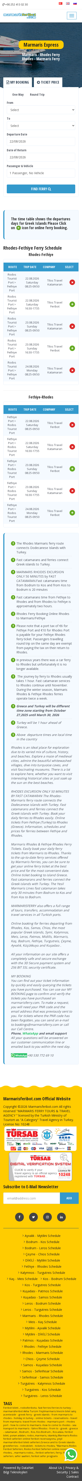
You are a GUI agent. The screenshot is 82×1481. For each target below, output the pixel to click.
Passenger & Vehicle (20, 166)
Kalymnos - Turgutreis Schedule (42, 1273)
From (10, 103)
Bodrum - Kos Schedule (42, 1242)
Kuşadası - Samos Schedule (42, 1297)
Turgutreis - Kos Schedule (42, 1390)
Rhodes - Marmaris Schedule (42, 1353)
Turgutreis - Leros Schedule (42, 1396)
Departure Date (17, 134)
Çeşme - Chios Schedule (43, 1254)
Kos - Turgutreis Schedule (42, 1285)
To (8, 118)
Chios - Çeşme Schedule (43, 1359)
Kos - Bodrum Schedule (59, 1279)
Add (69, 1198)
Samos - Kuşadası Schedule (42, 1365)
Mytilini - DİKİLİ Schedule (42, 1334)
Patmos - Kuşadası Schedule (43, 1340)
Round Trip (36, 94)
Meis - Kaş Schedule (42, 1322)
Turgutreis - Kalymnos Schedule (42, 1383)
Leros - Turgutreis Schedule (42, 1309)
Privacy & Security (68, 1470)
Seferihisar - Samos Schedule (42, 1377)
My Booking (19, 82)
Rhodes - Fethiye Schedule (42, 1346)
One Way (18, 94)
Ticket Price (49, 82)
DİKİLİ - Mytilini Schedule (42, 1260)
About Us (55, 1468)
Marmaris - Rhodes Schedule (42, 1316)
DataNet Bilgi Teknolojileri (18, 1470)
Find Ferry (39, 188)
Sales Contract (72, 1474)
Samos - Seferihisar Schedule (42, 1371)
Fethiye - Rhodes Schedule (42, 1266)
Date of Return (16, 150)
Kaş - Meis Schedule (23, 1279)
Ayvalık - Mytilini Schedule (43, 1236)
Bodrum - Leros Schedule (43, 1248)
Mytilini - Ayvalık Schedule (43, 1328)
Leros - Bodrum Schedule (43, 1303)
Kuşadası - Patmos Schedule (43, 1291)
